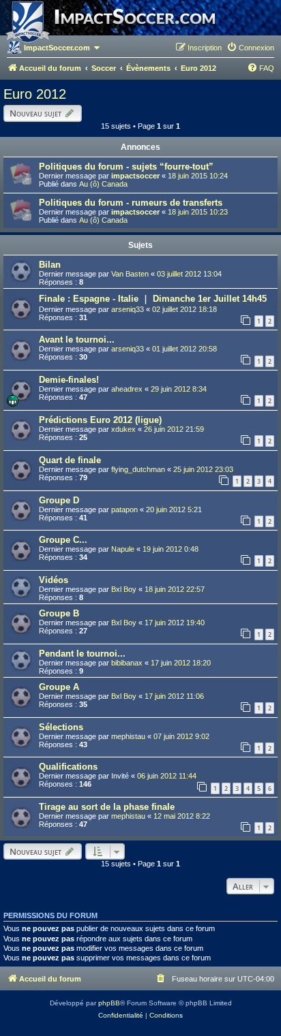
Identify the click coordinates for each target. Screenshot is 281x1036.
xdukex (123, 429)
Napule (122, 549)
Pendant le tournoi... (82, 653)
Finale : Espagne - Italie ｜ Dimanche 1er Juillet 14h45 (153, 299)
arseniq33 (127, 309)
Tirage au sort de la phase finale (107, 807)
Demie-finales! (69, 380)
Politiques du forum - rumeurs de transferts (130, 203)
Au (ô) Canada (103, 184)
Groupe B (59, 613)
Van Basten (130, 274)
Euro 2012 (34, 94)
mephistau (128, 736)
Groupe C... (63, 540)
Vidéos (53, 580)
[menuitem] (250, 48)
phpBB (109, 1003)
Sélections (61, 727)
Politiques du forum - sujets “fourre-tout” (126, 166)
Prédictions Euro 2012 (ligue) (100, 420)
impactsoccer (135, 176)
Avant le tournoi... (77, 339)
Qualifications (68, 767)
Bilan (50, 265)
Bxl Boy (123, 589)
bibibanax (127, 663)
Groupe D (59, 500)
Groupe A (59, 687)
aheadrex (127, 389)
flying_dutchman (138, 469)
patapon (124, 509)
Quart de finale (70, 460)
